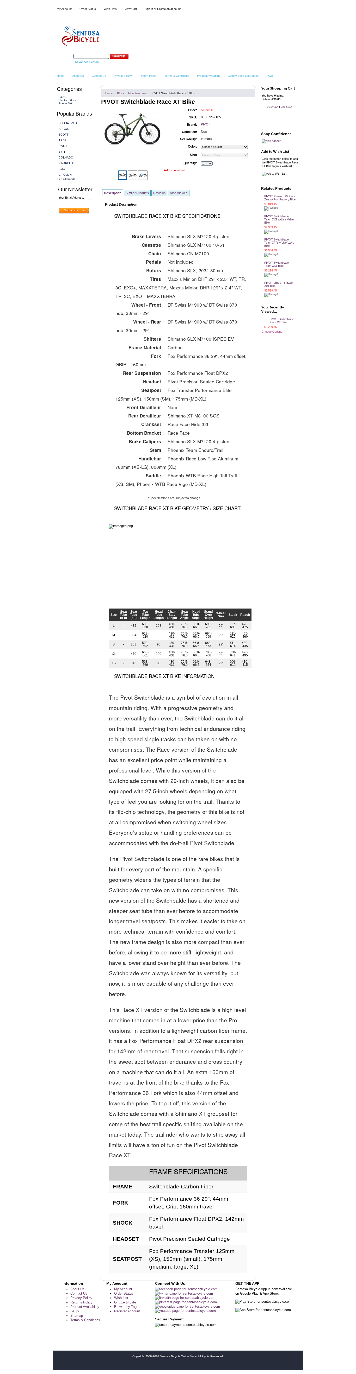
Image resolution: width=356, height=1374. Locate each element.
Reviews (159, 193)
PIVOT (63, 146)
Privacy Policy (81, 1298)
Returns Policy (81, 1302)
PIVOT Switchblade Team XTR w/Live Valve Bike (279, 242)
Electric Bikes (66, 100)
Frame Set (65, 103)
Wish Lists (110, 8)
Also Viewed (179, 193)
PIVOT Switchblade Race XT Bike (281, 321)
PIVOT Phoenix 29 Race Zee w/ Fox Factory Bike (280, 198)
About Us (77, 1289)
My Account (64, 8)
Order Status (87, 8)
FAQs (74, 1311)
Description (112, 193)
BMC (62, 168)
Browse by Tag (125, 1307)
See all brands (66, 179)
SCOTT (64, 134)
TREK (62, 140)
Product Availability (84, 1307)
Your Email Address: (71, 197)
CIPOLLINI (65, 174)
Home (109, 93)
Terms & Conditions (85, 1320)
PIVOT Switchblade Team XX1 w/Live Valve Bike (279, 219)
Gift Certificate (125, 1302)
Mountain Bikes (138, 93)
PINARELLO (67, 163)
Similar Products (137, 193)
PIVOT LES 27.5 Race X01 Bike (278, 284)
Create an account (169, 8)
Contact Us (78, 1293)
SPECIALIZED (68, 123)
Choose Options (272, 331)
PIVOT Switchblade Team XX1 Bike (276, 264)
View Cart (131, 8)
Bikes (61, 97)
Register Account (127, 1311)
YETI (62, 151)
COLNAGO (66, 157)
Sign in (149, 8)
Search (68, 56)
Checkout (286, 106)
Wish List (121, 1298)
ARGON (64, 128)
